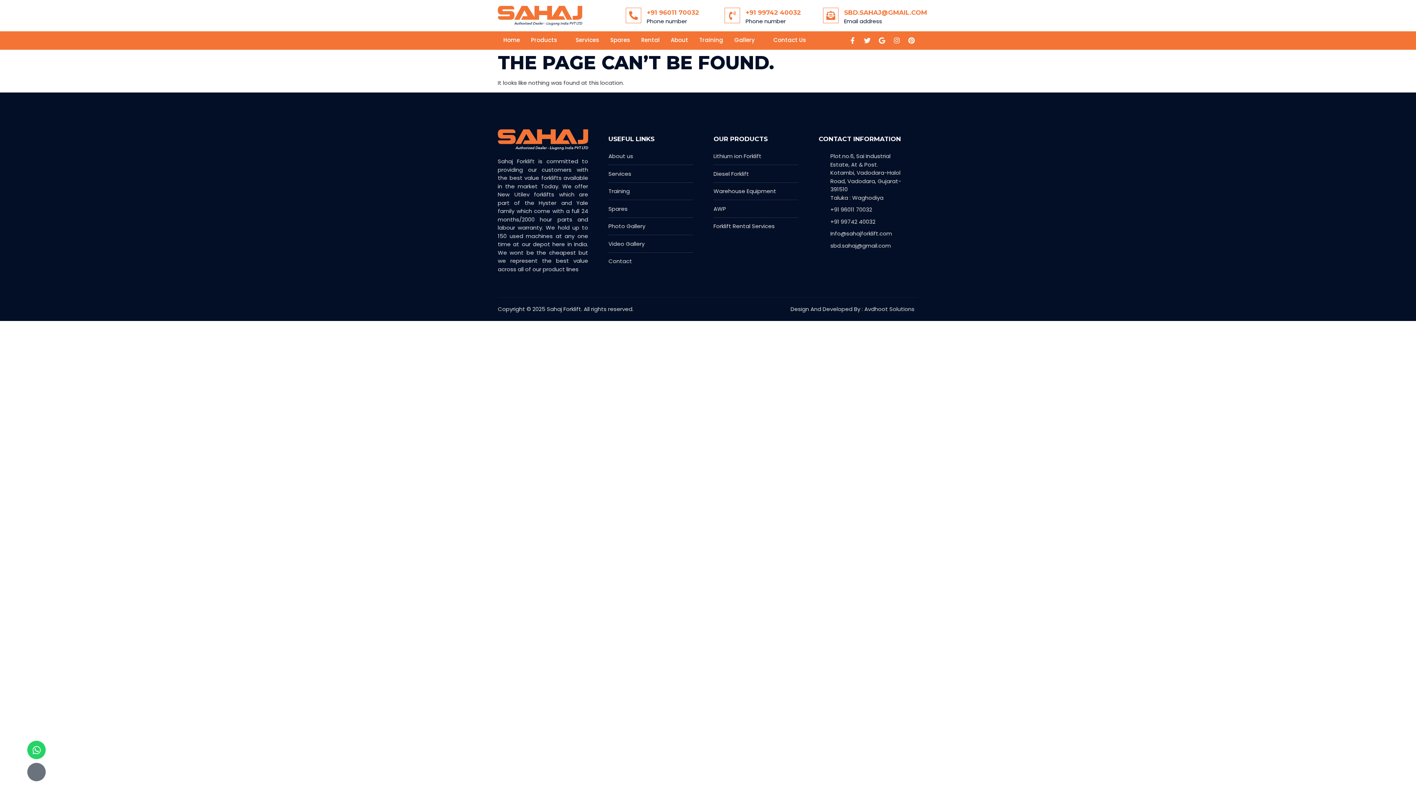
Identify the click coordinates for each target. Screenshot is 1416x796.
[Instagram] (896, 40)
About (679, 40)
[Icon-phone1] (36, 772)
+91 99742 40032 (773, 12)
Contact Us (789, 40)
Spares (620, 40)
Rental (650, 40)
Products (544, 40)
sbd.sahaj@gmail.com (885, 12)
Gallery (744, 40)
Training (711, 40)
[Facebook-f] (852, 40)
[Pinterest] (911, 40)
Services (587, 40)
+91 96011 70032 (673, 12)
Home (511, 40)
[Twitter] (867, 40)
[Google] (882, 40)
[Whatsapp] (36, 750)
